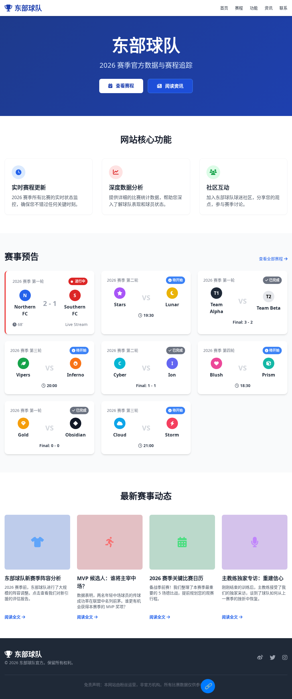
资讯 (269, 8)
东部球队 (28, 8)
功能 (254, 8)
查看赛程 (124, 86)
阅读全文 (13, 617)
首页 (224, 8)
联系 (283, 8)
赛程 (239, 8)
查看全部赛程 (271, 258)
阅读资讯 (173, 86)
